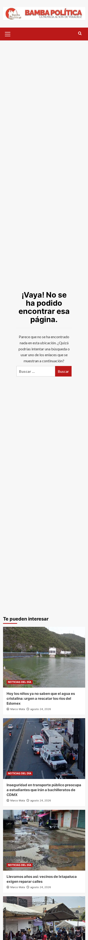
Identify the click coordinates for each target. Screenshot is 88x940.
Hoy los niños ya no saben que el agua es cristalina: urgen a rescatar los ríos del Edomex (41, 698)
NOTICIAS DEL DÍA (19, 682)
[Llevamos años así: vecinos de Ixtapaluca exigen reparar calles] (44, 840)
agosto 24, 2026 (40, 709)
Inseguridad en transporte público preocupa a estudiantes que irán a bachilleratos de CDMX (44, 790)
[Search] (80, 33)
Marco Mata (17, 709)
